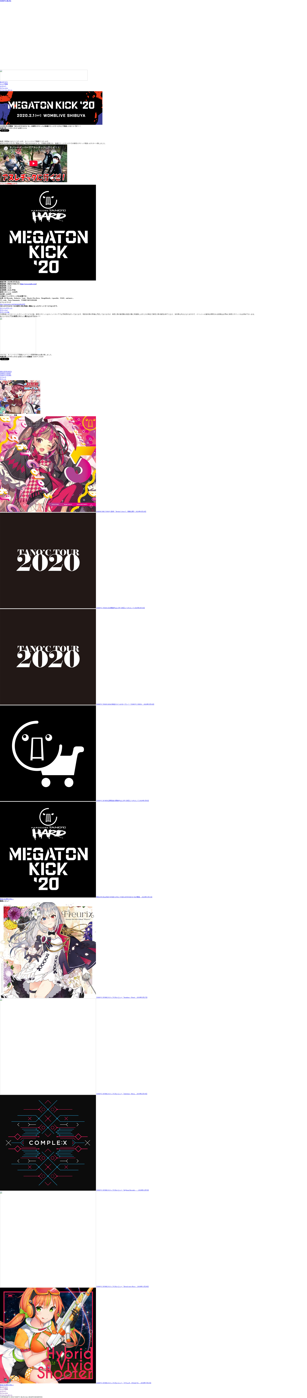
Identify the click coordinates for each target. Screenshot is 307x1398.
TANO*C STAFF (5, 373)
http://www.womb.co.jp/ (28, 284)
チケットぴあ (4, 312)
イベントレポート (6, 90)
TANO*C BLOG (5, 1)
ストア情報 (4, 84)
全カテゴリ (4, 82)
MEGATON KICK (6, 371)
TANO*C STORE (5, 375)
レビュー (3, 86)
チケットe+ (4, 310)
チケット (3, 379)
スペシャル (4, 88)
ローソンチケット (6, 308)
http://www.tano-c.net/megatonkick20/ (12, 304)
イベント (3, 377)
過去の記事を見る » (7, 899)
